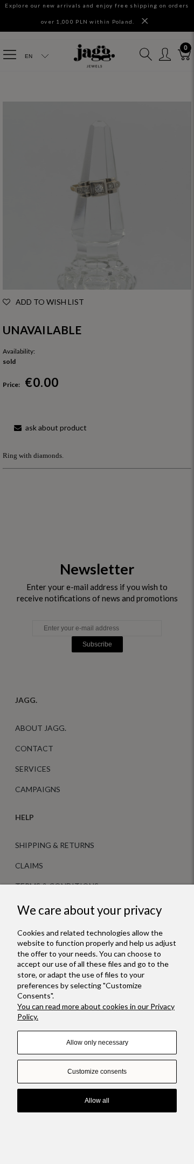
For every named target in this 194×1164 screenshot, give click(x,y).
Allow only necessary (97, 1042)
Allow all (97, 1100)
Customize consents (97, 1071)
